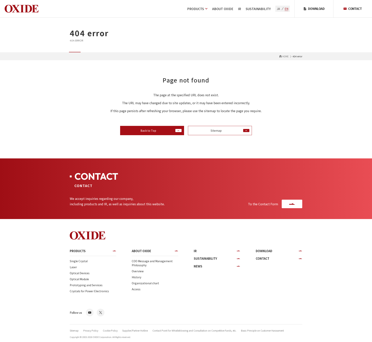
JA (278, 9)
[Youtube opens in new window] (90, 312)
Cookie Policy (110, 330)
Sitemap (74, 330)
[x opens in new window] (100, 312)
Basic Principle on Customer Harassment (262, 330)
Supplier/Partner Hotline (135, 330)
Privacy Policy (90, 330)
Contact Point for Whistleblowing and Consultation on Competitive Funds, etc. (194, 330)
